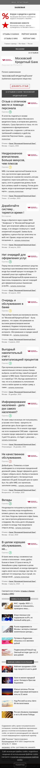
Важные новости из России (20, 662)
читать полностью (15, 191)
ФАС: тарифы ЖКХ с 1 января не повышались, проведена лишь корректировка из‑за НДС (24, 606)
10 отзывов (33, 53)
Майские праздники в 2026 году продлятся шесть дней (25, 668)
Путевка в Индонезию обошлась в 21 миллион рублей (24, 640)
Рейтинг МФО (29, 38)
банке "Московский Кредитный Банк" (22, 143)
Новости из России (20, 599)
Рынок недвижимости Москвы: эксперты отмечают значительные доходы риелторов (25, 629)
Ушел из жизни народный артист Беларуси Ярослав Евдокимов (24, 680)
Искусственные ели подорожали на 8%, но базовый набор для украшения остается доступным (23, 617)
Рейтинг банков (29, 34)
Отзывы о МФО (11, 38)
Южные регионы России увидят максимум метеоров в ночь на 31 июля (26, 691)
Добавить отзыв (20, 86)
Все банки (20, 49)
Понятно (20, 765)
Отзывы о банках (11, 34)
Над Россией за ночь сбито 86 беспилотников (25, 702)
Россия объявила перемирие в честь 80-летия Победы (26, 713)
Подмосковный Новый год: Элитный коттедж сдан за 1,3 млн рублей (26, 652)
